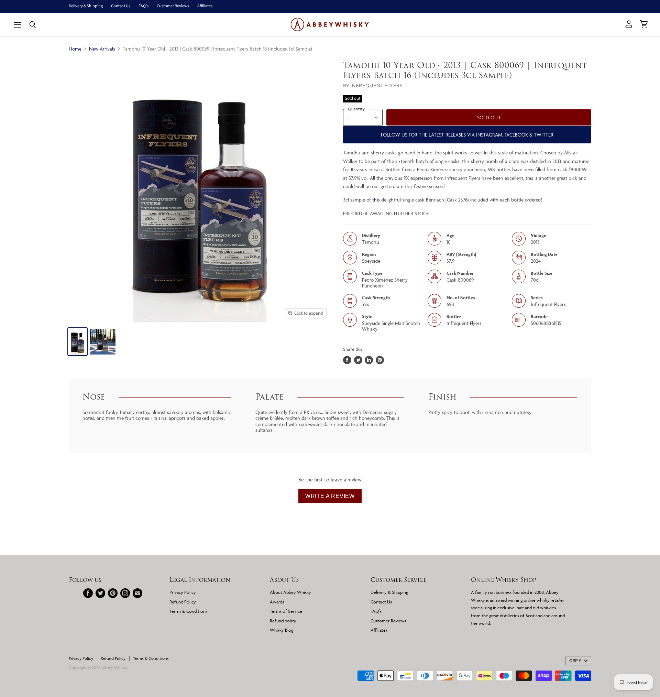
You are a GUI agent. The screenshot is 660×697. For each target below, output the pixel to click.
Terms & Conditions (188, 611)
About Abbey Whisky (290, 592)
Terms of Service (286, 611)
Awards (277, 602)
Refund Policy (182, 602)
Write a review (330, 496)
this (376, 200)
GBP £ (575, 660)
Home (75, 49)
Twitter (543, 135)
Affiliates (204, 6)
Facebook (516, 135)
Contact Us (120, 6)
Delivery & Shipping (86, 6)
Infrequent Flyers (376, 85)
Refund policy (283, 620)
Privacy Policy (182, 592)
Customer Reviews (173, 6)
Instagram (489, 135)
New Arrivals (102, 49)
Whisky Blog (281, 630)
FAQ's (143, 6)
